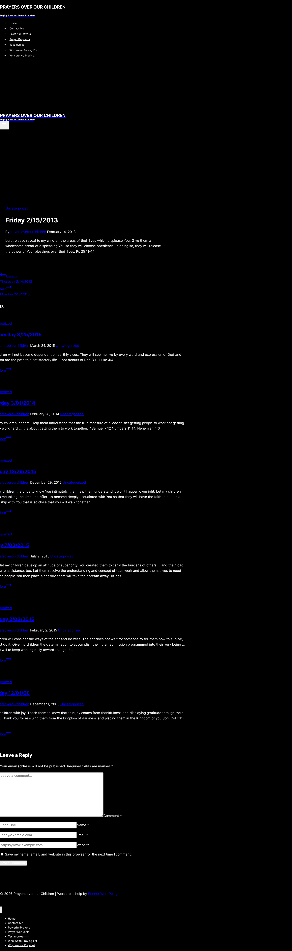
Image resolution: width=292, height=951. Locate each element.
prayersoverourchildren (27, 232)
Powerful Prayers (20, 33)
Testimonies (17, 44)
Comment (112, 816)
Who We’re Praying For (23, 50)
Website (83, 845)
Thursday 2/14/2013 (16, 279)
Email (82, 835)
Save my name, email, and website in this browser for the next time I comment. (68, 854)
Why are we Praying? (23, 55)
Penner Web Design (103, 894)
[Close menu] (1, 909)
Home (13, 22)
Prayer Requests (20, 39)
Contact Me (17, 28)
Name (83, 825)
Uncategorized (17, 208)
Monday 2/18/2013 (15, 291)
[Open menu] (4, 125)
